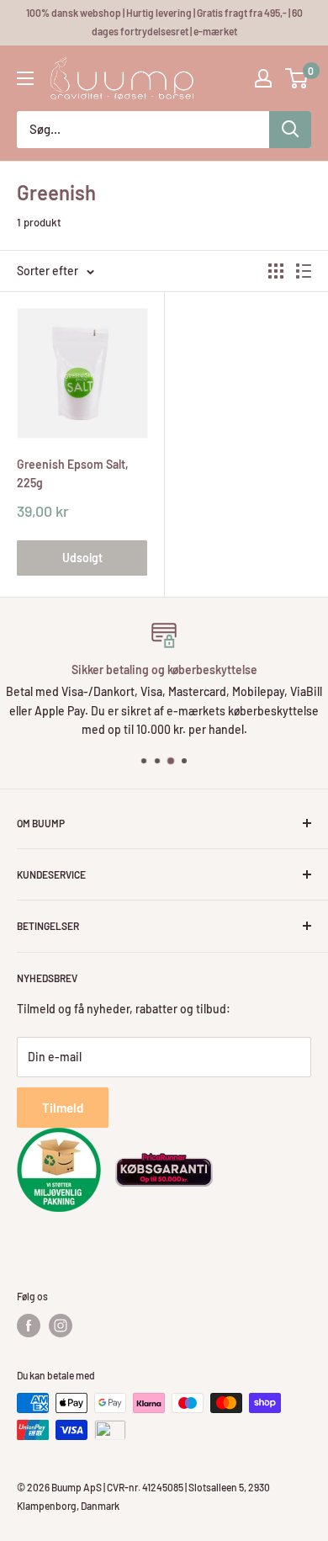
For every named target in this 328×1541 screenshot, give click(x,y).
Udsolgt (82, 557)
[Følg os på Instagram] (60, 1325)
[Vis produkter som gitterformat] (275, 271)
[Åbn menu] (25, 78)
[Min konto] (263, 78)
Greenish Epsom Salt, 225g (73, 473)
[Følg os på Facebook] (28, 1325)
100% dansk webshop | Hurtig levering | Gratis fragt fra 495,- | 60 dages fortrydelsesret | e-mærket (164, 22)
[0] (297, 78)
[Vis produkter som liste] (303, 271)
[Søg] (290, 129)
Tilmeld (62, 1107)
